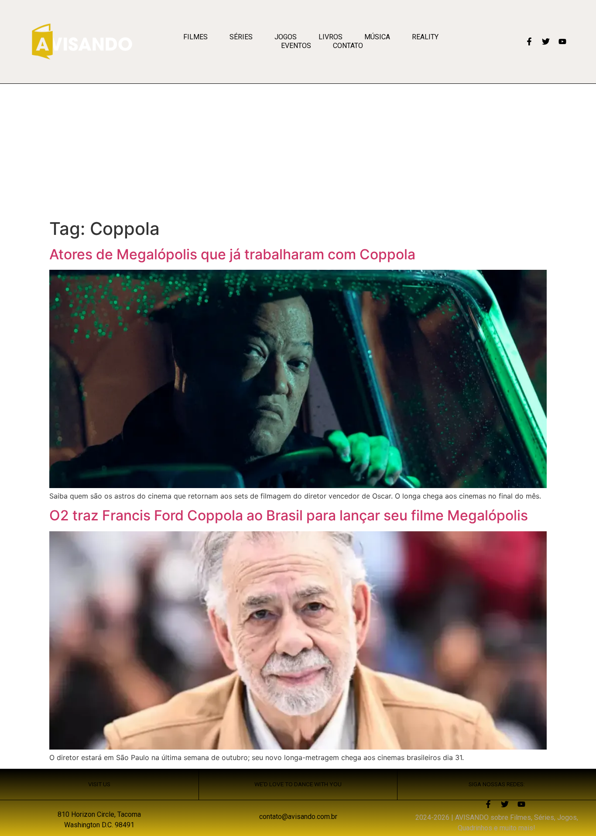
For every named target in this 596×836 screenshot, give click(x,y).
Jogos (285, 37)
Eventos (296, 45)
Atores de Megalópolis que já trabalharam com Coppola (232, 254)
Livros (331, 37)
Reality (425, 37)
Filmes (195, 37)
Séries (241, 37)
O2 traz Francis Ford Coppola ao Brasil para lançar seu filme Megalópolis (288, 515)
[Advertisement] (298, 149)
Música (377, 37)
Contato (348, 45)
